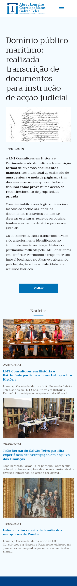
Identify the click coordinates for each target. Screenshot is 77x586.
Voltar (39, 288)
